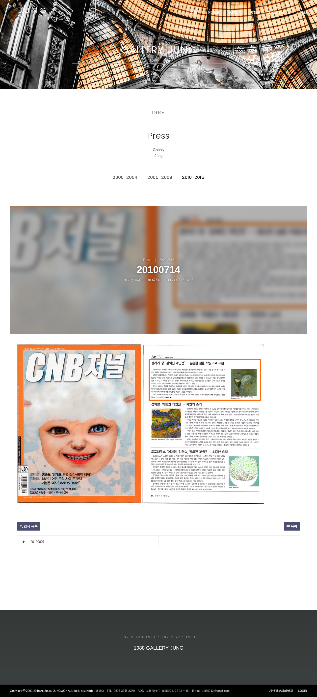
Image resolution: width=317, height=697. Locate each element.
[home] (32, 12)
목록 (293, 526)
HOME (192, 12)
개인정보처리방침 (281, 691)
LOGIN (302, 691)
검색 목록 (30, 526)
